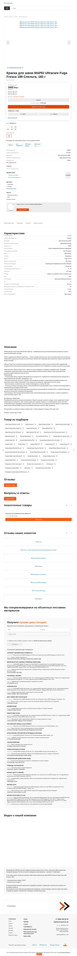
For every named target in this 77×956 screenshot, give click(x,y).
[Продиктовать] (67, 8)
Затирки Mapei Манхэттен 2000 (37, 452)
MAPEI (69, 235)
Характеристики (9, 223)
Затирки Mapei (21, 444)
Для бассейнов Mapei (25, 436)
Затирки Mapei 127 (64, 444)
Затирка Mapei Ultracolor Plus (27, 440)
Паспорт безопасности (14, 177)
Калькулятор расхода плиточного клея (30, 932)
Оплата (10, 932)
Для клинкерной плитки (42, 436)
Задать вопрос (23, 209)
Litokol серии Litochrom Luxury (12, 424)
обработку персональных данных (43, 640)
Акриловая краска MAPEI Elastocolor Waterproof (18, 513)
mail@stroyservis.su (61, 922)
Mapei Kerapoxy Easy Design (63, 424)
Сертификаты (28, 926)
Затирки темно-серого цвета (34, 464)
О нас (10, 921)
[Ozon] (35, 945)
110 (15, 129)
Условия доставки (11, 188)
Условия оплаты (10, 199)
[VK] (59, 938)
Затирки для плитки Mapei (47, 460)
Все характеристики (11, 162)
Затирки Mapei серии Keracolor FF (13, 456)
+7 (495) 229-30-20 (61, 919)
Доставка (11, 930)
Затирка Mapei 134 (10, 440)
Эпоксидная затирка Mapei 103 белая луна (16, 472)
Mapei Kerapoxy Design (44, 424)
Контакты (11, 928)
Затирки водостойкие (10, 460)
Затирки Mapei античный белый (59, 452)
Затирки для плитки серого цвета (13, 464)
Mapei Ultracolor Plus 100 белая (13, 432)
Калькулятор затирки (30, 929)
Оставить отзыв (10, 485)
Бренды (26, 921)
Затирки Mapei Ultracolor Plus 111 (13, 448)
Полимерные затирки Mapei (12, 468)
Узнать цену (38, 519)
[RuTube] (66, 938)
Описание (20, 223)
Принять (39, 954)
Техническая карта (13, 175)
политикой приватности (65, 952)
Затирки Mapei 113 (50, 444)
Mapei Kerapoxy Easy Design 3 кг (13, 428)
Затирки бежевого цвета (49, 456)
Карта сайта (27, 936)
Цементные (27, 468)
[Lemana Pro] (65, 945)
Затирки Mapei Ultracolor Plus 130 (57, 448)
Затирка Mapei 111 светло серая (61, 436)
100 (8, 129)
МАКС (24, 114)
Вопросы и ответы (13, 935)
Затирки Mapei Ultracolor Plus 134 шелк (15, 452)
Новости (11, 923)
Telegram (55, 114)
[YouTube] (63, 938)
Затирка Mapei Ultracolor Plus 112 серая (49, 440)
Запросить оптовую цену (38, 106)
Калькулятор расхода (15, 67)
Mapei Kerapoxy (29, 424)
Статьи (26, 924)
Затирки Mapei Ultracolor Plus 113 (35, 448)
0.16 (9, 136)
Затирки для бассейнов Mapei (28, 460)
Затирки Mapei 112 (35, 444)
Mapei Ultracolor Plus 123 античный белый (54, 432)
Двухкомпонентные (10, 436)
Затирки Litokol (9, 444)
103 (12, 129)
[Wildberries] (43, 945)
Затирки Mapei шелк (33, 456)
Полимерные (50, 464)
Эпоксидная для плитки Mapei (43, 468)
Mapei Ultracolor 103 (32, 428)
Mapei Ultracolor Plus (47, 428)
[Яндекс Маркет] (54, 945)
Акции (25, 919)
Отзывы (28, 223)
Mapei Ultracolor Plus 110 (32, 432)
